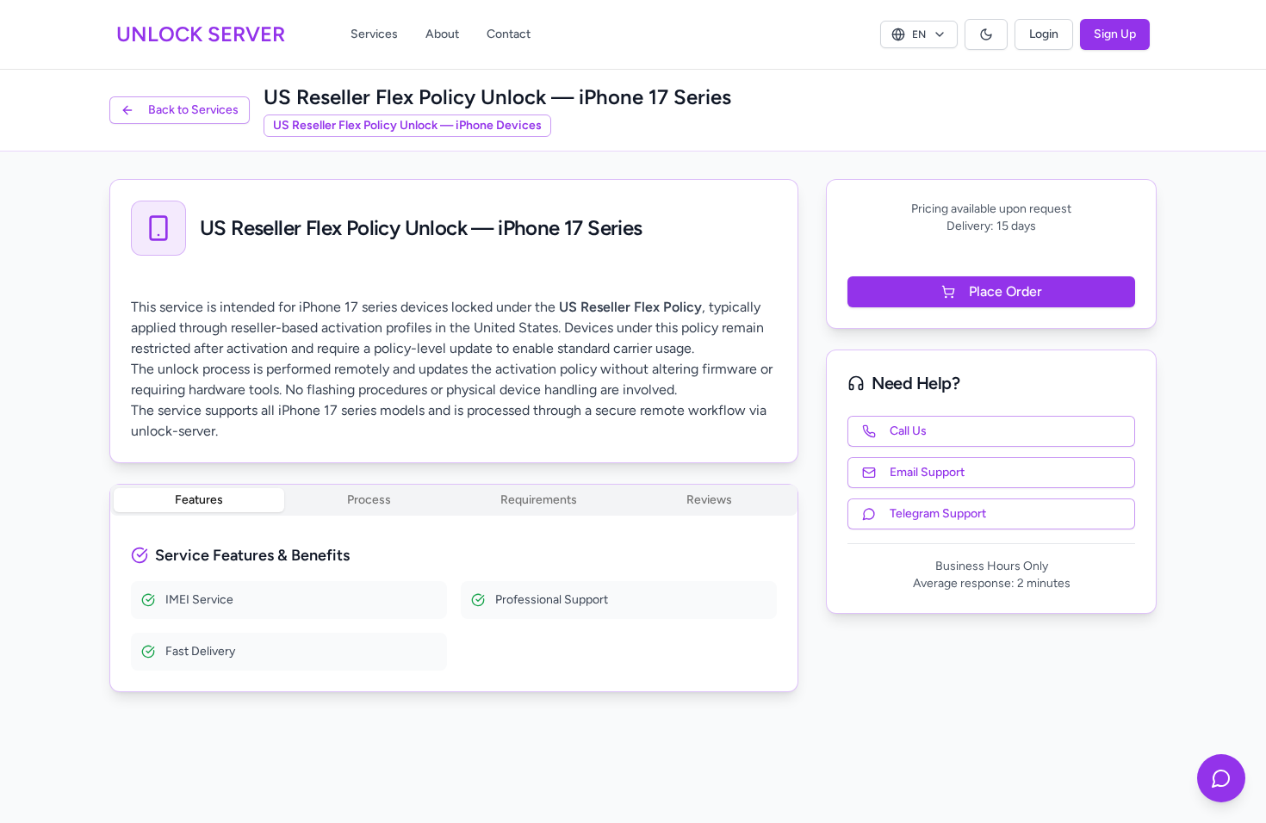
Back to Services (193, 109)
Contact (509, 34)
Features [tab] (199, 499)
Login (1043, 34)
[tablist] (453, 500)
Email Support (927, 472)
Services (374, 34)
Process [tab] (369, 499)
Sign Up (1115, 34)
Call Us (908, 431)
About (442, 34)
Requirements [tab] (538, 499)
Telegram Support (938, 513)
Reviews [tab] (709, 499)
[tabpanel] (453, 607)
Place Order (1005, 291)
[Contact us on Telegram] (1221, 778)
